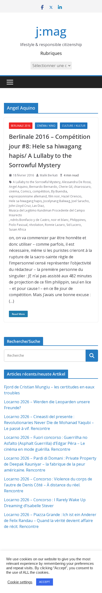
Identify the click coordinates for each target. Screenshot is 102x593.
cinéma (14, 191)
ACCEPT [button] (44, 581)
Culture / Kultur (73, 125)
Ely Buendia (59, 191)
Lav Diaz (38, 206)
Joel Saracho (80, 201)
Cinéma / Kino (46, 125)
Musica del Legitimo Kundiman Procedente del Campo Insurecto (47, 212)
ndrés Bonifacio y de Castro (30, 220)
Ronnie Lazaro (55, 225)
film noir (54, 196)
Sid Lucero (73, 225)
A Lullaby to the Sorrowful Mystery (36, 182)
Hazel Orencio (71, 196)
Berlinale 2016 (20, 125)
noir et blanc (60, 220)
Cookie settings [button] (19, 582)
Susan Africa (17, 229)
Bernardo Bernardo (43, 187)
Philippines (77, 220)
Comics (26, 191)
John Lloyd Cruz (20, 206)
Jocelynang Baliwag (56, 201)
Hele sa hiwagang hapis (25, 201)
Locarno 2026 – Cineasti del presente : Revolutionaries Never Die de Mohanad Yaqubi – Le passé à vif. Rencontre (49, 422)
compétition (41, 191)
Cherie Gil (65, 187)
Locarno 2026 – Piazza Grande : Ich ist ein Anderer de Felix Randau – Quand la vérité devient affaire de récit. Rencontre (50, 520)
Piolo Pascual (18, 225)
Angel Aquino (18, 187)
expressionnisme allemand (28, 196)
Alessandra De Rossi (76, 182)
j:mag (51, 31)
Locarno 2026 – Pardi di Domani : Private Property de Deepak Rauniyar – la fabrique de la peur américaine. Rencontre (50, 464)
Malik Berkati (49, 175)
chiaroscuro (82, 187)
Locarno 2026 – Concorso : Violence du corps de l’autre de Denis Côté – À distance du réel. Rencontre (48, 485)
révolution (36, 225)
